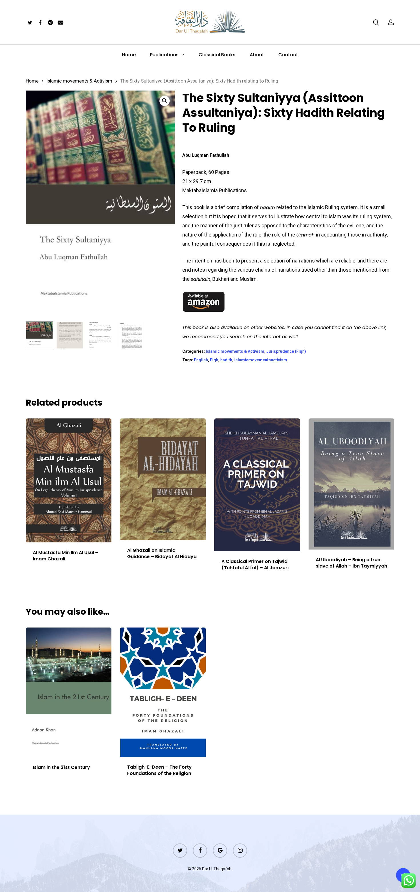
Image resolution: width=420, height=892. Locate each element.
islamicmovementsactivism (260, 360)
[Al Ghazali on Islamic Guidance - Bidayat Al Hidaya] (163, 479)
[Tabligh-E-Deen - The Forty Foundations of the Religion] (163, 692)
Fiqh (214, 360)
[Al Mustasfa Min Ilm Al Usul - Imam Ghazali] (68, 480)
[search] (376, 22)
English (201, 360)
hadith (226, 360)
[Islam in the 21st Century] (68, 692)
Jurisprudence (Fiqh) (286, 351)
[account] (390, 22)
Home (32, 81)
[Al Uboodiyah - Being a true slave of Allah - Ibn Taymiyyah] (351, 483)
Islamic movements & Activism (79, 81)
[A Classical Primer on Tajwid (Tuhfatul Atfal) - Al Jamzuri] (257, 484)
